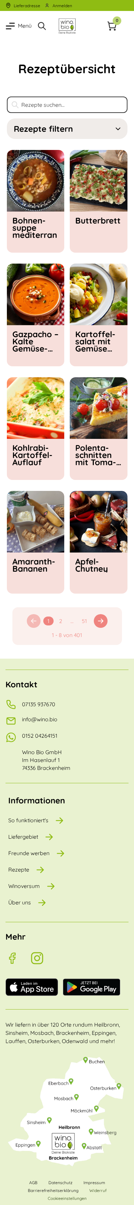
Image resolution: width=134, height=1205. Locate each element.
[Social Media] (17, 958)
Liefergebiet (23, 836)
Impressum (94, 1182)
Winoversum (24, 886)
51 (84, 621)
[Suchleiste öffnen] (43, 26)
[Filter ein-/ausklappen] (118, 128)
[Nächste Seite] (101, 621)
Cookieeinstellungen (67, 1198)
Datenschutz (60, 1182)
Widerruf (98, 1190)
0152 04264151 (39, 735)
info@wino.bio (39, 719)
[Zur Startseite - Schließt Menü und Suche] (66, 26)
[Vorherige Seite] (34, 621)
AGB (33, 1182)
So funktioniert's (28, 820)
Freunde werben (28, 853)
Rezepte (18, 869)
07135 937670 (38, 704)
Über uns (19, 902)
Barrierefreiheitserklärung (53, 1190)
